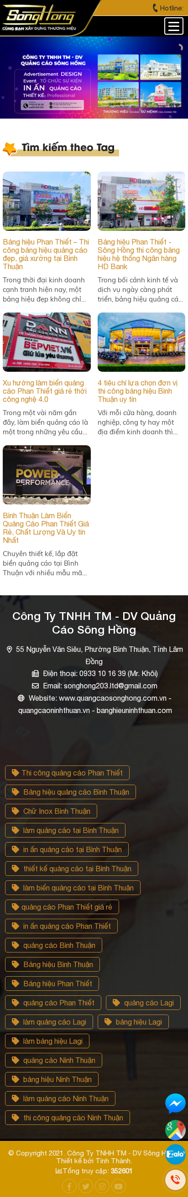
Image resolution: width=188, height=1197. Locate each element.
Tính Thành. (113, 1161)
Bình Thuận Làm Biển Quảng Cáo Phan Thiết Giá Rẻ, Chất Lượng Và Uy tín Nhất (46, 527)
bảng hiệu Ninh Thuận (56, 1079)
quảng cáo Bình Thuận (58, 945)
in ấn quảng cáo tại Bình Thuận (71, 849)
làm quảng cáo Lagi (53, 1022)
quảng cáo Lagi (148, 1003)
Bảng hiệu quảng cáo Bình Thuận (75, 792)
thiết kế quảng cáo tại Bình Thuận (76, 868)
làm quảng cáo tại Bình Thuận (70, 830)
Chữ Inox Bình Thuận (55, 811)
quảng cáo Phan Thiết (57, 1003)
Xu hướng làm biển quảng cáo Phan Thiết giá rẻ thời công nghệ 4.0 (45, 391)
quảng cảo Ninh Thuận (58, 1060)
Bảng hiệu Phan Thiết (56, 983)
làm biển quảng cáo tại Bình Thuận (77, 888)
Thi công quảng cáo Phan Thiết (72, 773)
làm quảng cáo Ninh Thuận (65, 1098)
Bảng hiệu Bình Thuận (57, 964)
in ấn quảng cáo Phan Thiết (66, 926)
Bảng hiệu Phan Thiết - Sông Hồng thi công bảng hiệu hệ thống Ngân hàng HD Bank (139, 254)
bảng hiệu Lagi (138, 1022)
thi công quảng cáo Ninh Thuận (72, 1118)
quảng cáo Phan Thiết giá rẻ (66, 907)
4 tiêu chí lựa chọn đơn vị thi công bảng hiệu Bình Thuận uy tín (138, 391)
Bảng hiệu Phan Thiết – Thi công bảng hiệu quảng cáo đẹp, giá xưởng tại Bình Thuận (46, 254)
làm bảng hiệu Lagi (52, 1041)
